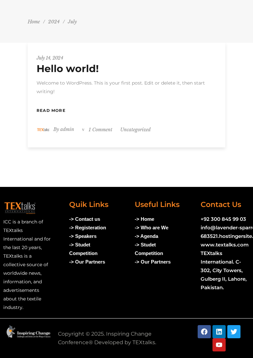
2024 (54, 22)
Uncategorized (135, 130)
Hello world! (68, 69)
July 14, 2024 (50, 58)
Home (34, 22)
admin (67, 129)
